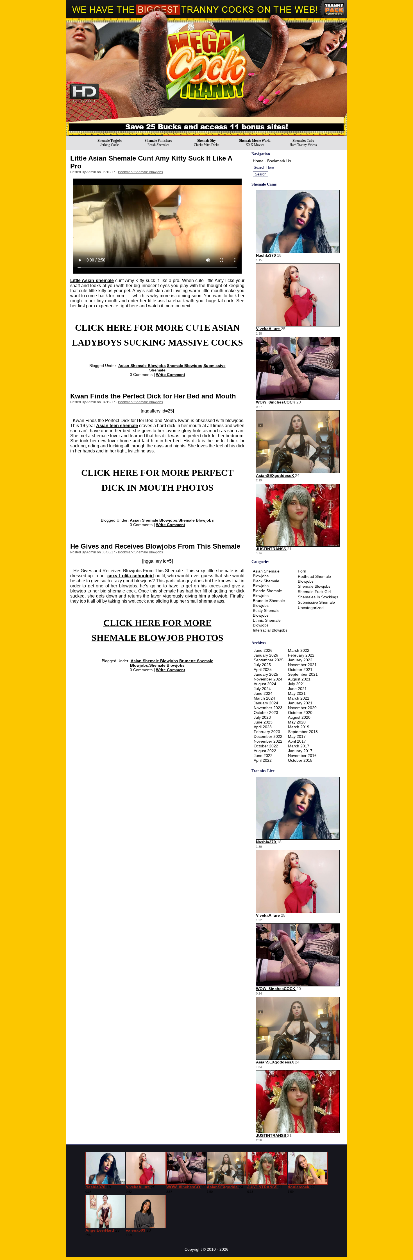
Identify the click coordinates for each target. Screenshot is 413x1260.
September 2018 (303, 731)
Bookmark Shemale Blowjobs (140, 172)
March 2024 (264, 698)
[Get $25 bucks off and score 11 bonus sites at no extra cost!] (206, 134)
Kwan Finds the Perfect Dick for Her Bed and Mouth (153, 396)
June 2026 (263, 650)
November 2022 (268, 741)
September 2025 (268, 660)
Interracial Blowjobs (270, 630)
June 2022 (263, 755)
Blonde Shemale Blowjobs (267, 593)
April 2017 (297, 741)
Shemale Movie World (255, 141)
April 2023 (263, 727)
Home (258, 161)
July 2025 (262, 664)
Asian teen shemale (117, 425)
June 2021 (297, 688)
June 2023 (263, 722)
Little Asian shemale (92, 280)
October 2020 (300, 712)
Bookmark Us (279, 161)
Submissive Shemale (316, 602)
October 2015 (300, 760)
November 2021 (302, 664)
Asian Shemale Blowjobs (142, 365)
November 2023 (268, 707)
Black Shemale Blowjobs (266, 583)
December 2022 (268, 736)
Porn (302, 571)
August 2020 (299, 717)
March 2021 (298, 698)
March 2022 (298, 650)
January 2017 (300, 751)
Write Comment (170, 374)
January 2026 (266, 655)
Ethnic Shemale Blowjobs (267, 622)
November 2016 (302, 755)
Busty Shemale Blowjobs (266, 612)
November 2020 (302, 707)
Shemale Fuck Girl (314, 591)
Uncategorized (311, 607)
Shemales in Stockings (318, 597)
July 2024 (262, 688)
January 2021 (300, 703)
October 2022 (266, 746)
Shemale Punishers (158, 141)
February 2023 (267, 731)
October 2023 (266, 712)
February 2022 (301, 655)
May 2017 (297, 736)
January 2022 (300, 660)
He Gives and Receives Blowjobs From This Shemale (155, 546)
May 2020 (297, 722)
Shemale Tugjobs (109, 141)
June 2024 (263, 693)
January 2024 (266, 703)
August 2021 (299, 679)
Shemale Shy (206, 141)
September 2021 (303, 674)
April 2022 (263, 760)
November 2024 (268, 679)
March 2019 (298, 727)
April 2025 (263, 669)
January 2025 (266, 674)
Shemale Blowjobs (184, 365)
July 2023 (262, 717)
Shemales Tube (303, 141)
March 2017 (298, 746)
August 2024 (265, 684)
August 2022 (265, 751)
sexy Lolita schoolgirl (130, 575)
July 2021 (296, 684)
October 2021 (300, 669)
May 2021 (297, 693)
